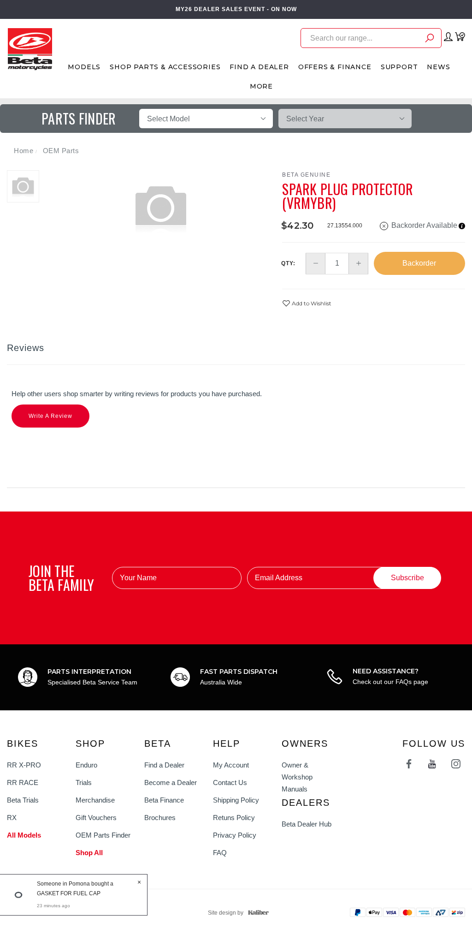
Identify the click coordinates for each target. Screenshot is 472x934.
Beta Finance (164, 800)
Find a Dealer (164, 765)
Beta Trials (23, 800)
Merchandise (95, 800)
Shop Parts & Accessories (165, 67)
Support (399, 67)
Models (84, 67)
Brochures (160, 817)
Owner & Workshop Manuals (297, 777)
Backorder (419, 263)
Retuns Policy (234, 817)
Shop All (89, 853)
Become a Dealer (170, 782)
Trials (84, 782)
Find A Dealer (259, 67)
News (438, 67)
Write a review (50, 416)
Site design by (225, 913)
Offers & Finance (335, 67)
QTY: (288, 263)
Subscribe (407, 578)
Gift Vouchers (96, 817)
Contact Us (230, 782)
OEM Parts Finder (103, 835)
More (261, 86)
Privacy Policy (234, 835)
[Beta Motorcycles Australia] (30, 48)
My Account (231, 765)
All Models (24, 835)
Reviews (25, 348)
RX (12, 817)
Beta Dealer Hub (306, 824)
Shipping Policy (236, 800)
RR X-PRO (24, 765)
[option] (161, 207)
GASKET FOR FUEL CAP (68, 893)
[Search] (429, 39)
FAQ (220, 853)
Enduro (86, 765)
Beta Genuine (306, 175)
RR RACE (22, 782)
